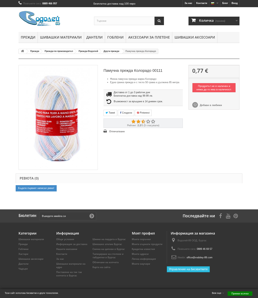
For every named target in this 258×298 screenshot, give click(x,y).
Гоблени (115, 37)
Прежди (28, 37)
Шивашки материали (61, 37)
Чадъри (23, 268)
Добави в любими (210, 105)
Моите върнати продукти (147, 244)
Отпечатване (117, 131)
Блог (225, 3)
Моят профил (143, 233)
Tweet (111, 112)
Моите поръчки (141, 239)
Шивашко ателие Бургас (107, 244)
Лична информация (144, 259)
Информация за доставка (71, 244)
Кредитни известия (143, 249)
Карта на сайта (101, 267)
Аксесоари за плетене (149, 37)
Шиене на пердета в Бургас (109, 239)
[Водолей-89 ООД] (53, 18)
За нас (188, 3)
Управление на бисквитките (188, 269)
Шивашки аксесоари (195, 37)
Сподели (126, 112)
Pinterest (144, 112)
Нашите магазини (66, 249)
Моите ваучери (141, 263)
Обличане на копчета (106, 262)
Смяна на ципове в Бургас (109, 249)
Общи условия (65, 239)
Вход (235, 3)
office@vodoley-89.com (199, 257)
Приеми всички (240, 293)
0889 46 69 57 (204, 249)
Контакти (201, 3)
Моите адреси (140, 254)
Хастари (23, 254)
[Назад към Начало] (22, 51)
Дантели (94, 37)
